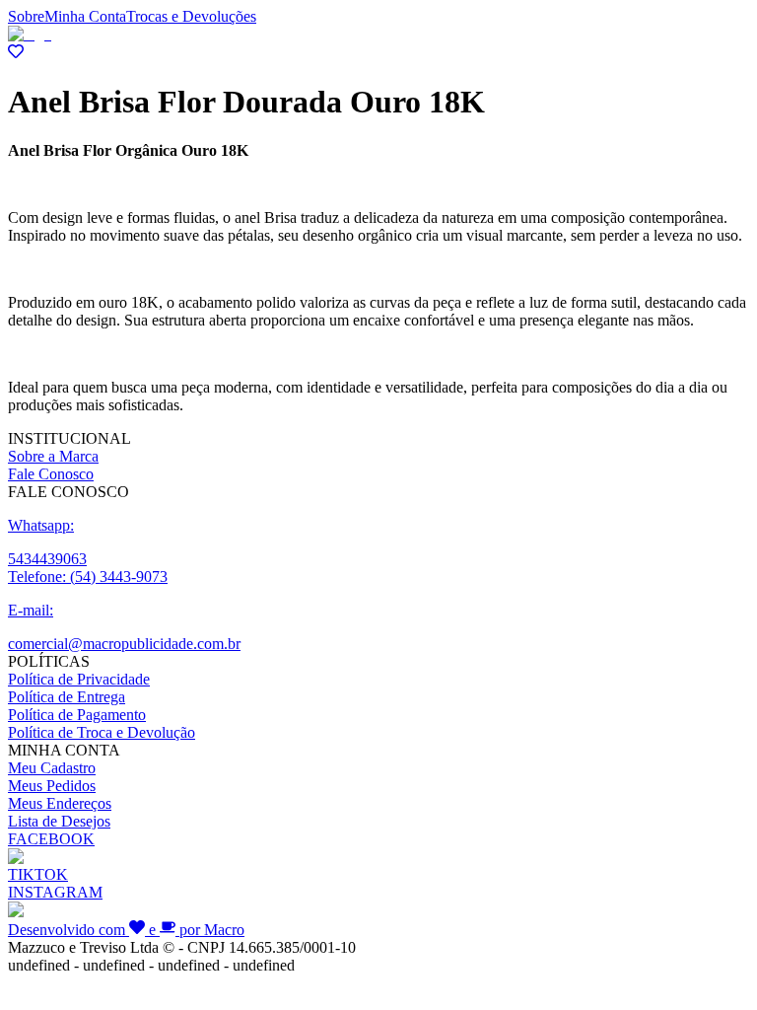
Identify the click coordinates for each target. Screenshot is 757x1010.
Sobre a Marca (53, 456)
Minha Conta (85, 16)
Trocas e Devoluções (191, 16)
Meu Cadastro (52, 767)
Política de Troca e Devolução (101, 732)
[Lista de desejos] (16, 53)
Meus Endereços (59, 803)
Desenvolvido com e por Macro (126, 929)
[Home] (29, 34)
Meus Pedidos (52, 785)
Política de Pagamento (77, 714)
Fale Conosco (51, 474)
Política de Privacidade (79, 679)
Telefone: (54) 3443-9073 (88, 576)
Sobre (26, 16)
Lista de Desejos (59, 821)
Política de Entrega (66, 696)
